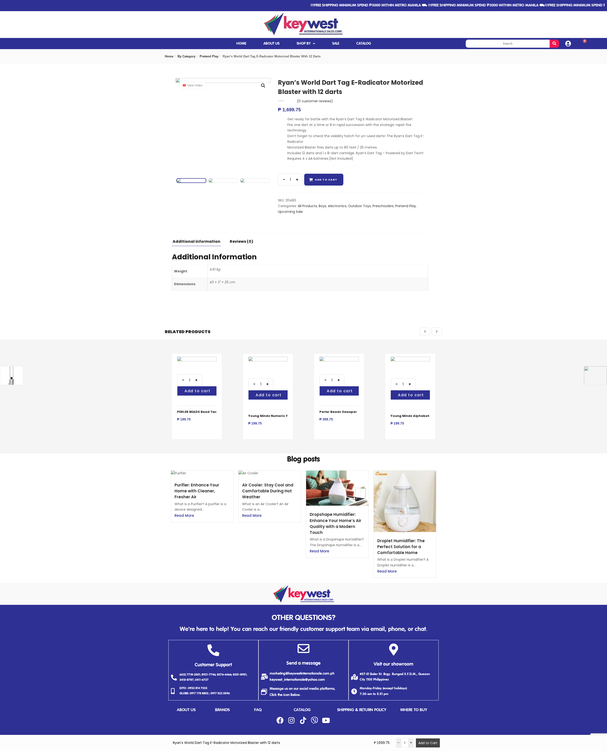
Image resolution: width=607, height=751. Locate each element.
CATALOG (363, 43)
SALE (335, 43)
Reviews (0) (241, 242)
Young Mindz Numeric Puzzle (272, 416)
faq (258, 710)
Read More (184, 515)
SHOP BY (304, 43)
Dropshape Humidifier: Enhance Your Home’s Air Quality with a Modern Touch (335, 523)
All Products (307, 206)
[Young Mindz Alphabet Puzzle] (410, 359)
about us (186, 710)
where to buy (413, 710)
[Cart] (583, 43)
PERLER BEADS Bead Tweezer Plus (205, 412)
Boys (322, 206)
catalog (302, 710)
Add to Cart (427, 743)
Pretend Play (209, 56)
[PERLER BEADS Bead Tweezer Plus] (196, 359)
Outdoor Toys (359, 206)
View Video (195, 85)
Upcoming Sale (290, 211)
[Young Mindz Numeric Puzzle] (268, 359)
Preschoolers (383, 206)
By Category (186, 56)
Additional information (196, 242)
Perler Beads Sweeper (338, 412)
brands (222, 710)
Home (169, 56)
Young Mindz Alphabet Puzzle (416, 416)
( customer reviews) (315, 101)
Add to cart (326, 180)
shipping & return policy (361, 710)
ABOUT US (271, 43)
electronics (337, 206)
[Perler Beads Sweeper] (339, 359)
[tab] (198, 243)
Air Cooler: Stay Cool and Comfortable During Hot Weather (267, 491)
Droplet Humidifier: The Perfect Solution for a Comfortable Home (401, 546)
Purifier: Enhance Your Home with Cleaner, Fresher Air (197, 491)
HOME (241, 43)
